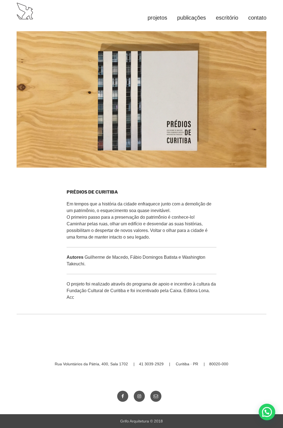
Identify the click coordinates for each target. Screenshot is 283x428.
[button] (267, 412)
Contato (257, 18)
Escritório (227, 18)
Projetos (157, 18)
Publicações (191, 18)
